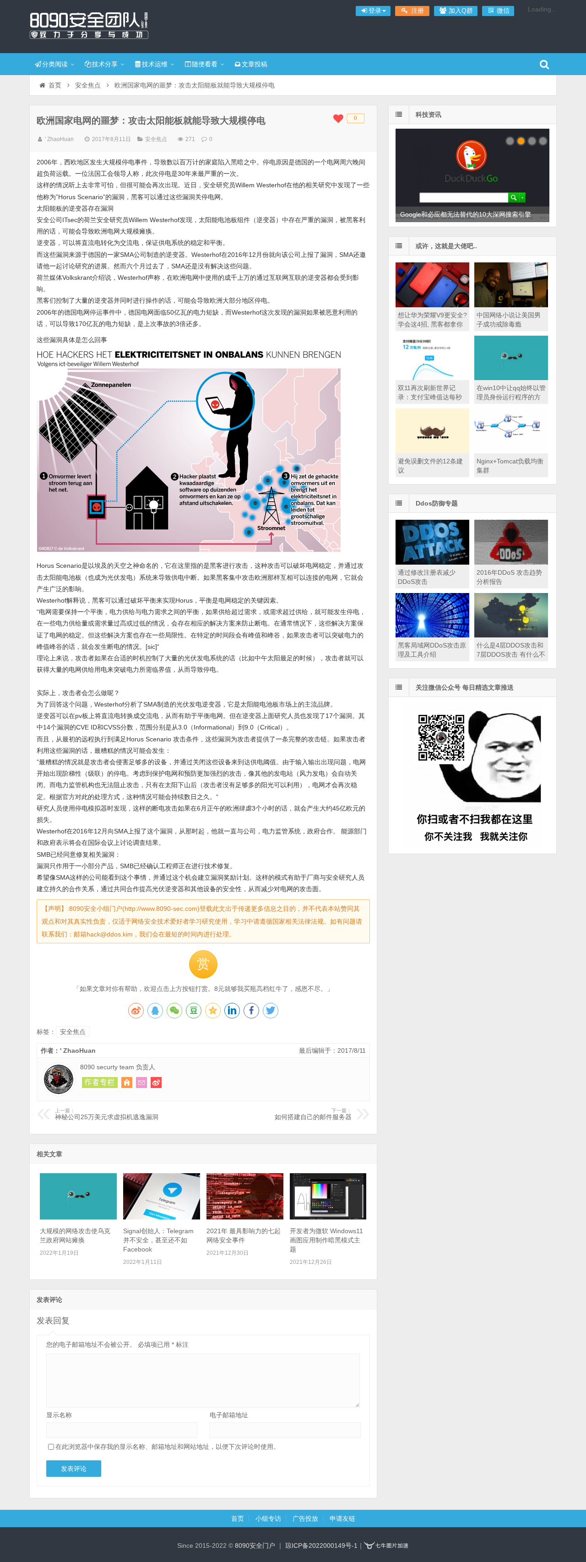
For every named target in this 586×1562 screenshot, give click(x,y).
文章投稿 (254, 64)
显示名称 (59, 1415)
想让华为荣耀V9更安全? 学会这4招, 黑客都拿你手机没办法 (432, 324)
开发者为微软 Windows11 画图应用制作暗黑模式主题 (326, 1240)
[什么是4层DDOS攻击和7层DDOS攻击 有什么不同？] (511, 635)
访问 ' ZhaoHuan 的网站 (126, 1082)
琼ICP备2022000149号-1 (321, 1545)
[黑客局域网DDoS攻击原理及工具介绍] (432, 635)
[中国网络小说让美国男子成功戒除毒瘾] (511, 305)
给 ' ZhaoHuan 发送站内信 (141, 1082)
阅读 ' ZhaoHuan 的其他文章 (100, 1082)
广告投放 (305, 1518)
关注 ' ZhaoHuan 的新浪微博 (156, 1082)
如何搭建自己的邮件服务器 (313, 1114)
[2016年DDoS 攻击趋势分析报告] (511, 562)
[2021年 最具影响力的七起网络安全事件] (244, 1217)
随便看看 (204, 64)
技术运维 (155, 64)
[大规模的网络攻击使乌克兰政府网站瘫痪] (78, 1217)
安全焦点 (88, 85)
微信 (502, 10)
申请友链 (342, 1518)
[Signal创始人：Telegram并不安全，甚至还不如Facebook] (161, 1217)
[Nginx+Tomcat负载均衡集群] (511, 451)
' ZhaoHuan (59, 139)
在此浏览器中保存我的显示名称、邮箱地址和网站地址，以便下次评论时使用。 (167, 1446)
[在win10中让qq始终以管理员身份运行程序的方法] (511, 377)
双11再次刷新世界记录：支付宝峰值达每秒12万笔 (430, 397)
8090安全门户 (88, 25)
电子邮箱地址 (229, 1415)
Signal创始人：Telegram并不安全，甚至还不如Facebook (158, 1240)
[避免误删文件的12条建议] (432, 451)
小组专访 (268, 1518)
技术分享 (105, 64)
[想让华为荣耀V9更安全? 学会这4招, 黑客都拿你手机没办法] (432, 305)
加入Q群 (460, 10)
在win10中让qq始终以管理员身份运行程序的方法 (511, 397)
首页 (55, 85)
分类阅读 (55, 64)
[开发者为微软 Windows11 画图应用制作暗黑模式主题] (328, 1217)
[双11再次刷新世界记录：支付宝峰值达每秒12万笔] (432, 377)
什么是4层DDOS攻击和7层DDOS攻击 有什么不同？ (511, 654)
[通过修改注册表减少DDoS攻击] (432, 562)
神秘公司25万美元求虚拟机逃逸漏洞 (106, 1114)
